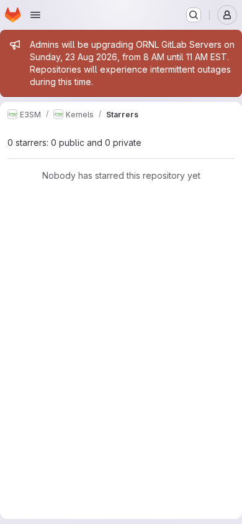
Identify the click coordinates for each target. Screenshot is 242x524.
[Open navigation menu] (35, 15)
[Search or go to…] (193, 14)
